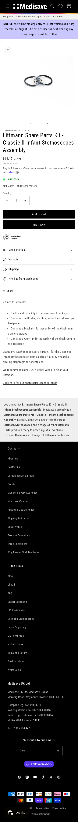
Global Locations (17, 601)
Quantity (7, 193)
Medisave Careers (18, 501)
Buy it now (39, 225)
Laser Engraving (17, 627)
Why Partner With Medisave (23, 552)
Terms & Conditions (19, 535)
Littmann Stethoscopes (16, 130)
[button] (7, 6)
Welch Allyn (14, 669)
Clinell (11, 584)
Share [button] (10, 290)
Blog (10, 576)
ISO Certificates (17, 610)
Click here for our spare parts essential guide (30, 383)
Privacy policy (59, 808)
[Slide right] (47, 123)
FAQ (10, 593)
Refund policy (42, 808)
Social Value (15, 526)
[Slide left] (31, 123)
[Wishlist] (60, 6)
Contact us (14, 467)
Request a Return (17, 652)
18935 (36, 720)
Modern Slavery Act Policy (22, 492)
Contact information (40, 814)
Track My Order (16, 661)
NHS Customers (17, 644)
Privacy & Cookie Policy (21, 509)
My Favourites (16, 635)
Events (11, 484)
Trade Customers (17, 543)
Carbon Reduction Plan (21, 475)
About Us (13, 458)
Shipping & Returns (18, 518)
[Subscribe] (58, 750)
